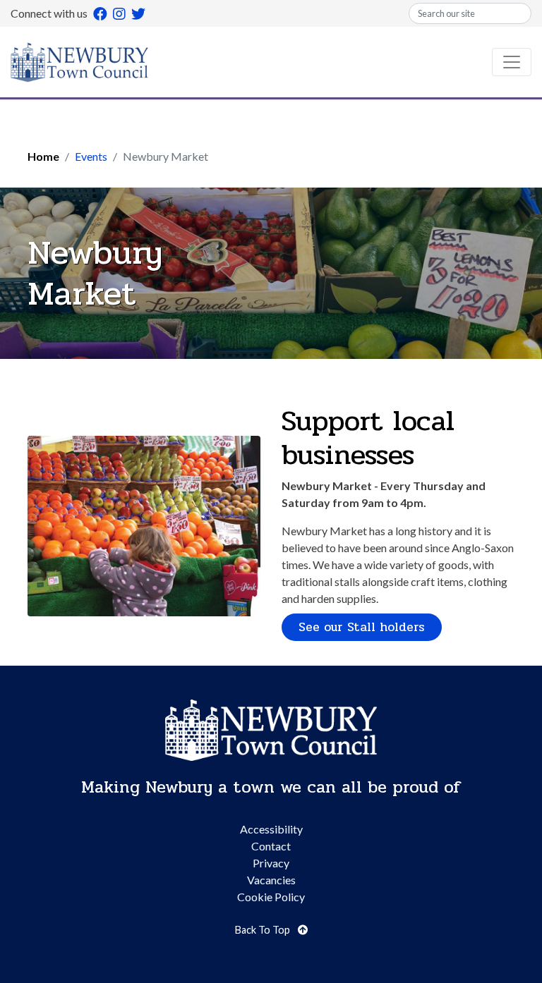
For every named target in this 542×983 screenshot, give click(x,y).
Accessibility (271, 829)
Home (43, 156)
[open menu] (511, 62)
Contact (271, 846)
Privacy (271, 862)
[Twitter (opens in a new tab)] (138, 13)
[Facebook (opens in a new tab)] (100, 13)
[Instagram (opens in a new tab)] (119, 13)
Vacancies (271, 879)
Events (91, 156)
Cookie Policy (271, 896)
